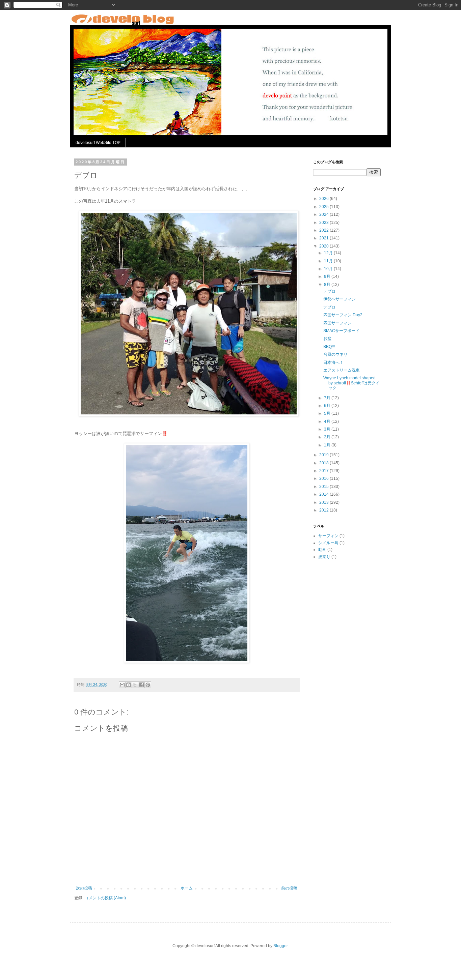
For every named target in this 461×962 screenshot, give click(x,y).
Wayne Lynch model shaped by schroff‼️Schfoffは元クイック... (351, 383)
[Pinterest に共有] (147, 684)
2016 (324, 478)
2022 (324, 230)
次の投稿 (84, 888)
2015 (324, 486)
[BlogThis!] (128, 684)
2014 (324, 494)
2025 (324, 206)
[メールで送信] (122, 684)
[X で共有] (135, 684)
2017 (324, 470)
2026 (324, 198)
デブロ (329, 291)
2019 (324, 455)
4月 (327, 421)
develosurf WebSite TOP (98, 142)
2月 (327, 437)
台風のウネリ (335, 354)
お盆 (327, 338)
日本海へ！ (333, 362)
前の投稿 (289, 888)
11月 (329, 261)
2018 (324, 463)
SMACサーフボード (341, 330)
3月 (327, 429)
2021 (324, 238)
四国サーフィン (337, 323)
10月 (329, 268)
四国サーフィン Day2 (342, 315)
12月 (329, 253)
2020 (324, 246)
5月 (327, 413)
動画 (322, 549)
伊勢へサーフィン (339, 299)
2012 (324, 510)
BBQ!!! (329, 346)
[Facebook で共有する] (141, 684)
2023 (324, 222)
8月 (327, 284)
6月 (327, 405)
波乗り (324, 556)
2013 (324, 502)
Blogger (280, 945)
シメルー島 (328, 543)
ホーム (187, 888)
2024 (324, 214)
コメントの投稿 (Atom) (105, 898)
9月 (327, 276)
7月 (327, 398)
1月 (327, 445)
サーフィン (328, 535)
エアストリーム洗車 (341, 370)
